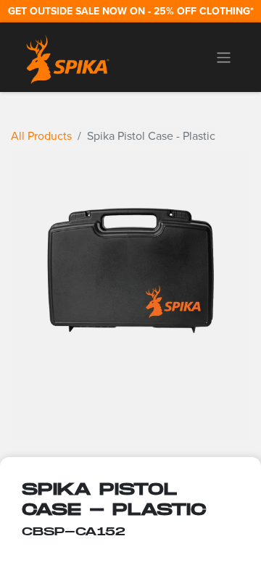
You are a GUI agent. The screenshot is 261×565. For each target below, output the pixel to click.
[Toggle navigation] (224, 57)
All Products (41, 135)
